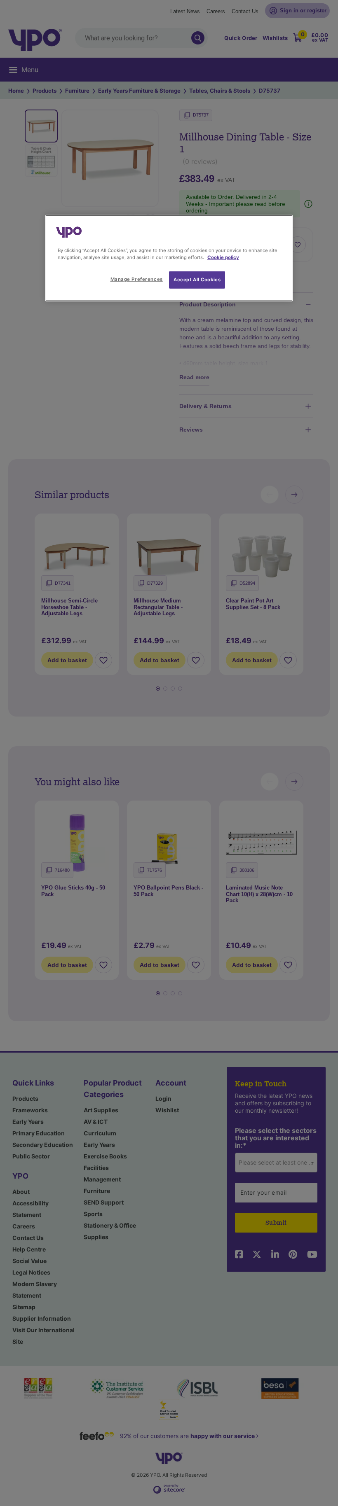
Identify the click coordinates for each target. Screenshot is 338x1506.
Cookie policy (223, 257)
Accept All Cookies (197, 279)
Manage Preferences (136, 279)
